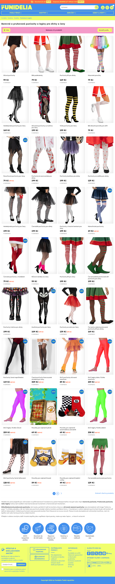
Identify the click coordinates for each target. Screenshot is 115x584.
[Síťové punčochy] (15, 54)
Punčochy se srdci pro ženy (69, 327)
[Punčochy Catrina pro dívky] (15, 305)
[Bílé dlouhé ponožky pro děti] (99, 104)
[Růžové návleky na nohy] (43, 255)
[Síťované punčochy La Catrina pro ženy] (43, 104)
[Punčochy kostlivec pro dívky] (71, 154)
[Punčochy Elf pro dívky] (71, 54)
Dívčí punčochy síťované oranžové (68, 378)
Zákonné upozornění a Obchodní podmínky (75, 557)
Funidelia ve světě (74, 553)
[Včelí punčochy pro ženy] (71, 104)
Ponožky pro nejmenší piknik (41, 428)
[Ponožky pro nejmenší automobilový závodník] (71, 406)
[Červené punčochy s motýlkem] (15, 255)
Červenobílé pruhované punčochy (99, 478)
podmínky (16, 571)
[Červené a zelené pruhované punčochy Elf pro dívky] (99, 305)
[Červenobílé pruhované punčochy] (99, 457)
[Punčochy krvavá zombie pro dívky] (43, 154)
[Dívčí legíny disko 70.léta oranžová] (99, 356)
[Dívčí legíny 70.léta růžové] (15, 406)
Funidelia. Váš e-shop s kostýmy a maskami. (16, 7)
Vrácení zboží (55, 563)
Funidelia (4, 18)
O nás (70, 567)
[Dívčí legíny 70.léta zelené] (99, 406)
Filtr (7, 30)
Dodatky (16, 18)
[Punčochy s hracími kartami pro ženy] (71, 205)
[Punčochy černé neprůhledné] (15, 356)
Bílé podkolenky (37, 75)
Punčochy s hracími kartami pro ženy (71, 227)
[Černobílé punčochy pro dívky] (43, 205)
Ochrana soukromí (74, 561)
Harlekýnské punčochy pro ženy (14, 126)
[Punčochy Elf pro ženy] (71, 255)
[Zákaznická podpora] (107, 7)
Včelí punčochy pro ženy (68, 126)
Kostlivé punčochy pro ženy (41, 327)
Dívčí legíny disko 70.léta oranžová (96, 378)
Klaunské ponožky (94, 75)
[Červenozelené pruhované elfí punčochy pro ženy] (99, 255)
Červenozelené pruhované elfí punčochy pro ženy (98, 277)
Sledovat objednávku (39, 558)
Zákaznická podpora (40, 550)
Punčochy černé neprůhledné (13, 377)
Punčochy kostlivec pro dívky (70, 176)
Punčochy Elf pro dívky (68, 75)
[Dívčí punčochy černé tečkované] (15, 457)
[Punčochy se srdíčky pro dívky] (99, 154)
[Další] (61, 493)
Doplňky (70, 13)
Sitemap (71, 565)
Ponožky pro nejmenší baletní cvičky (70, 479)
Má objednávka (56, 555)
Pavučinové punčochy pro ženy (14, 176)
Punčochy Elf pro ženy (67, 277)
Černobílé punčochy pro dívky (42, 226)
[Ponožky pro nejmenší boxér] (43, 457)
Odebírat (21, 564)
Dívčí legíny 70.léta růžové (12, 428)
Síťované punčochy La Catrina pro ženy (42, 127)
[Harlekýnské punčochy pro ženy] (15, 104)
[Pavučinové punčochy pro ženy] (15, 154)
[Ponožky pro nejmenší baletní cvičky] (71, 457)
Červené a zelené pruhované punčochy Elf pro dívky (98, 328)
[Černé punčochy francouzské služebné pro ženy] (43, 356)
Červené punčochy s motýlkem (14, 277)
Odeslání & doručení (58, 561)
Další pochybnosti (57, 565)
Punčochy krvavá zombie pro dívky (42, 177)
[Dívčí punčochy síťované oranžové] (71, 356)
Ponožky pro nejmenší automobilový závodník (68, 429)
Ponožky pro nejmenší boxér (41, 478)
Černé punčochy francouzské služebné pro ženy (42, 378)
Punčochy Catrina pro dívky (12, 327)
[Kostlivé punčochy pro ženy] (43, 305)
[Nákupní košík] (112, 7)
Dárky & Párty (99, 13)
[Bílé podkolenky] (43, 54)
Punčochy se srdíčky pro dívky (98, 176)
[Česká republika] (88, 554)
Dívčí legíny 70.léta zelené (97, 428)
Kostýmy (42, 13)
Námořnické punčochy (96, 226)
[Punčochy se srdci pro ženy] (71, 305)
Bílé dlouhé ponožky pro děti (98, 126)
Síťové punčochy (9, 75)
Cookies (70, 563)
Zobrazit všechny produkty (104, 493)
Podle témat (15, 13)
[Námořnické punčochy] (99, 205)
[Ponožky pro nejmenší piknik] (43, 406)
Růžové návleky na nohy (40, 277)
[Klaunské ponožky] (99, 54)
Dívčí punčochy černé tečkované (14, 478)
